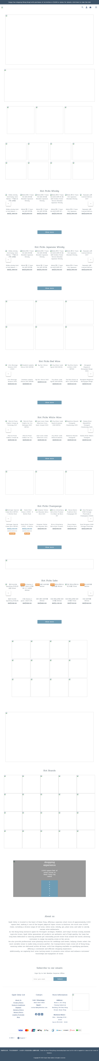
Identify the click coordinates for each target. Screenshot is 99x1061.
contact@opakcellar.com (39, 1007)
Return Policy (18, 1012)
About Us (18, 1000)
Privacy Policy (18, 1003)
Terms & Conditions (18, 1005)
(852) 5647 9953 (39, 1003)
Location (49, 890)
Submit (60, 979)
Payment (18, 1007)
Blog (18, 1017)
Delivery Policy (18, 1010)
